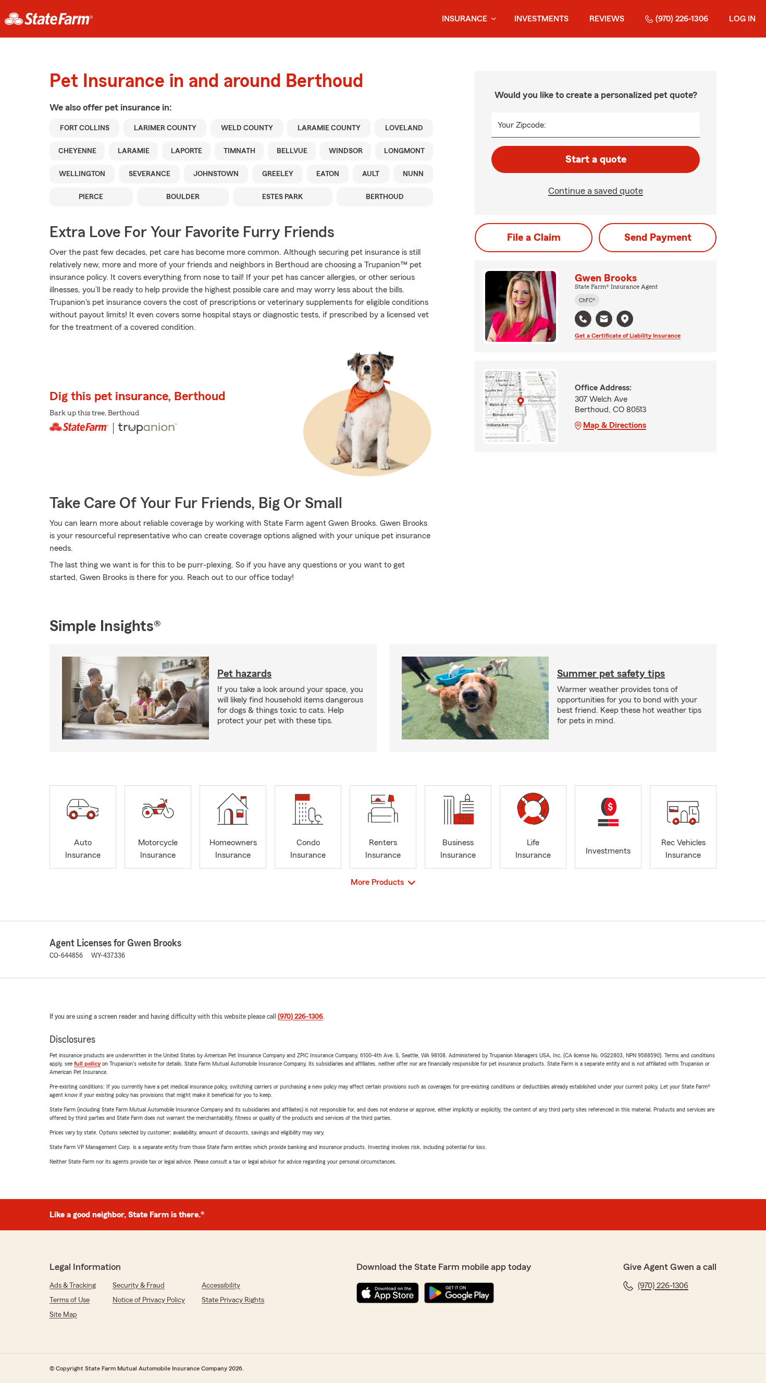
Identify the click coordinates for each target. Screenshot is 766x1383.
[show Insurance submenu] (491, 19)
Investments (541, 19)
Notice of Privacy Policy (149, 1300)
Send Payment (657, 237)
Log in (742, 19)
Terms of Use (70, 1300)
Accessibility (221, 1285)
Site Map (63, 1314)
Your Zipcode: (522, 125)
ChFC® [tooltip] (587, 300)
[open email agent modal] (604, 320)
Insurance (464, 19)
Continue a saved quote (595, 190)
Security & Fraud (139, 1285)
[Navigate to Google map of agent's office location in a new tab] (624, 319)
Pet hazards (244, 674)
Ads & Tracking (73, 1285)
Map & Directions (614, 425)
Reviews (606, 19)
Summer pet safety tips (611, 674)
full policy (87, 1063)
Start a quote (595, 159)
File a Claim (534, 237)
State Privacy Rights (233, 1300)
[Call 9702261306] (583, 319)
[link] (48, 18)
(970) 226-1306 (682, 19)
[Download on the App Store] (387, 1292)
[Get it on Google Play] (459, 1292)
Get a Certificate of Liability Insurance (628, 335)
